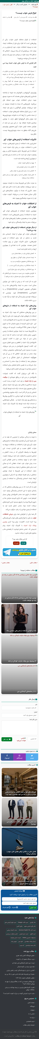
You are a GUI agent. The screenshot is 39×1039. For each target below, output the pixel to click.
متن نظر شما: (33, 719)
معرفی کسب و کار (22, 4)
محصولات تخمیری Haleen (29, 938)
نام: (36, 704)
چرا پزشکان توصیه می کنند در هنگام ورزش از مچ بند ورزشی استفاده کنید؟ (19, 982)
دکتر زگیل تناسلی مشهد (30, 926)
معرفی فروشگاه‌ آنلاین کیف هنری (25, 955)
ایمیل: (35, 712)
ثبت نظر (6, 739)
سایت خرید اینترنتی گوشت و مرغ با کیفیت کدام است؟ (18, 993)
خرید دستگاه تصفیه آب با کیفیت (25, 959)
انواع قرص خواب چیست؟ (26, 13)
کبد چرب (22, 945)
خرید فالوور (33, 934)
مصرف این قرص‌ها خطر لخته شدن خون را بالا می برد (19, 974)
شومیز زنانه (14, 942)
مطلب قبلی (33, 563)
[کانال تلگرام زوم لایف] (19, 552)
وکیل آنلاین (19, 926)
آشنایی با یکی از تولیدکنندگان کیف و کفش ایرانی (20, 970)
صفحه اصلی (31, 1003)
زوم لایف (33, 4)
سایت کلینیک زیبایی (12, 930)
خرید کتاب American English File (27, 930)
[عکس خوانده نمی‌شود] (21, 739)
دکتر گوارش (33, 922)
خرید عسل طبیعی (24, 934)
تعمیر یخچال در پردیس (12, 934)
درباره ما (32, 1018)
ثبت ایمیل (33, 907)
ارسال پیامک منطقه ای (30, 942)
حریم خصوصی (30, 1021)
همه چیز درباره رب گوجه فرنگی (25, 967)
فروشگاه (32, 1006)
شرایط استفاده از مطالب (23, 1036)
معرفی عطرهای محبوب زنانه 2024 (25, 978)
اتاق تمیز (21, 942)
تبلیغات (32, 1010)
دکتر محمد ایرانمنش (31, 945)
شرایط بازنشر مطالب (28, 1025)
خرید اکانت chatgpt (23, 922)
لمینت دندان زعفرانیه (16, 938)
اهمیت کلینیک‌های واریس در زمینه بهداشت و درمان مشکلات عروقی (19, 988)
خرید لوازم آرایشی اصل (10, 922)
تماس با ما (31, 1014)
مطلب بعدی (6, 563)
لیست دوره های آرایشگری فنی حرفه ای (23, 963)
